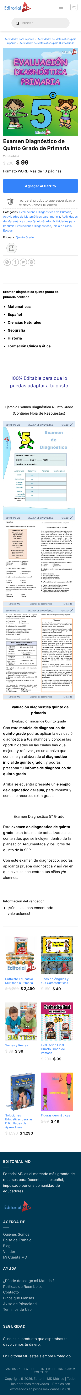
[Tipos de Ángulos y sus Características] (57, 955)
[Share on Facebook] (15, 262)
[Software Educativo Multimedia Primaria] (21, 955)
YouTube (41, 1372)
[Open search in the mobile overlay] (40, 23)
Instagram (66, 1368)
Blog (7, 1246)
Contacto (11, 1292)
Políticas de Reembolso (22, 1286)
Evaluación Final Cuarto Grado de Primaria (53, 1049)
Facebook (13, 1368)
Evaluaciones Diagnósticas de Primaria (45, 212)
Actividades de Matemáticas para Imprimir (31, 216)
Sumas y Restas (16, 1045)
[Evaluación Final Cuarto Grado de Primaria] (57, 1021)
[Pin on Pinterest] (31, 262)
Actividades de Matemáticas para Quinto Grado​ (47, 43)
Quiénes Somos (16, 1234)
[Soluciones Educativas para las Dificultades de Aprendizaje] (21, 1092)
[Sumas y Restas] (21, 1021)
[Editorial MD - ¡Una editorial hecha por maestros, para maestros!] (17, 7)
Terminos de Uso (17, 1309)
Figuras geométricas (55, 1115)
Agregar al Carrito (40, 186)
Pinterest (47, 1368)
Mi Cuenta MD (15, 1257)
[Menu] (61, 7)
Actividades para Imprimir (19, 39)
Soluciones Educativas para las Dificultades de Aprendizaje (19, 1121)
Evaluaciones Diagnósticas (33, 226)
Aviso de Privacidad (20, 1304)
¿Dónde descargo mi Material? (28, 1281)
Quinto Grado (25, 237)
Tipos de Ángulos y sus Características (55, 981)
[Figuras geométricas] (57, 1092)
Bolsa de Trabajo (17, 1240)
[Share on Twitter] (23, 262)
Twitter (30, 1368)
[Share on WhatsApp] (7, 262)
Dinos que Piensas (18, 1298)
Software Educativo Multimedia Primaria (19, 981)
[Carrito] (74, 7)
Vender (9, 1251)
